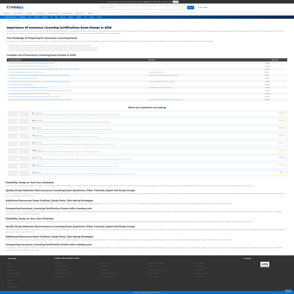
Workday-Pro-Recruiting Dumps (110, 273)
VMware (92, 17)
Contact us (10, 280)
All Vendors (19, 13)
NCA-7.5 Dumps (199, 269)
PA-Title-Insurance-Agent (34, 96)
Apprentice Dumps (153, 276)
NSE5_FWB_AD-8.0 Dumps (201, 273)
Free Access (68, 13)
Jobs (91, 13)
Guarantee (10, 270)
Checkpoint (22, 17)
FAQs (30, 13)
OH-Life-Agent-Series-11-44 (28, 87)
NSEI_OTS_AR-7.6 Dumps (61, 266)
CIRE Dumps (58, 263)
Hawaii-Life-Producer (29, 66)
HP (51, 17)
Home (8, 13)
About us (10, 266)
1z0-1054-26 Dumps (200, 276)
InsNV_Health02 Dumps (61, 269)
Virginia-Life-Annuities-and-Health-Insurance (40, 99)
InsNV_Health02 (21, 84)
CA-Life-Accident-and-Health (31, 63)
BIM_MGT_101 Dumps (153, 273)
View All (99, 17)
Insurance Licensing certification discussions (122, 204)
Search (190, 7)
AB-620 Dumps (152, 266)
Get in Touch (11, 283)
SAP (86, 17)
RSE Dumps (105, 269)
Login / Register (203, 7)
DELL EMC (45, 17)
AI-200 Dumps (198, 266)
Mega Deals (41, 13)
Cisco (30, 17)
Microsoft (62, 17)
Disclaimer (10, 277)
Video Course (55, 13)
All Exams (81, 13)
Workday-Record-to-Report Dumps (157, 269)
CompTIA (36, 17)
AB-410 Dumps (105, 266)
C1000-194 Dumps (59, 276)
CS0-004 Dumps (199, 263)
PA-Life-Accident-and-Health (29, 93)
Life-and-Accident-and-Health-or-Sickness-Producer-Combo (44, 69)
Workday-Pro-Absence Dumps (62, 273)
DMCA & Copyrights (13, 287)
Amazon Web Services (10, 17)
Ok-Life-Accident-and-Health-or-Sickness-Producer (40, 90)
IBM (56, 17)
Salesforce (79, 17)
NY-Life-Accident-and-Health (39, 81)
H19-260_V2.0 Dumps (107, 276)
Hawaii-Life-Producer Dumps (155, 263)
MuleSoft (70, 17)
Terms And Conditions (13, 273)
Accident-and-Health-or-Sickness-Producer (39, 75)
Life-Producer (25, 72)
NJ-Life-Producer (23, 78)
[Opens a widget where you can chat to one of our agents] (288, 291)
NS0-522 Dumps (106, 263)
